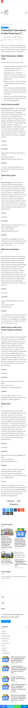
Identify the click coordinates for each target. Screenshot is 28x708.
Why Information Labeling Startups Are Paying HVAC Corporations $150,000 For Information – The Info (18, 697)
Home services (9, 24)
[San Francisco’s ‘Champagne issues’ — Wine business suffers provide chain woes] (21, 554)
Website (3, 608)
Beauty (4, 631)
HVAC (3, 645)
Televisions (14, 504)
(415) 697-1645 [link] (9, 459)
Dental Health (5, 638)
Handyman (5, 641)
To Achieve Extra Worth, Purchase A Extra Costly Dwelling (7, 561)
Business (4, 633)
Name (3, 597)
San (19, 501)
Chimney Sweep (6, 636)
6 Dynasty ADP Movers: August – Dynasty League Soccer (18, 678)
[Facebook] (4, 510)
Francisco (11, 501)
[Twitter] (7, 510)
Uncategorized (5, 653)
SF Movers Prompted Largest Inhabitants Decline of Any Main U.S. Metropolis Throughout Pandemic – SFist (19, 669)
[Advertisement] (16, 11)
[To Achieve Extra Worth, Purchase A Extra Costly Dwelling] (7, 554)
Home (3, 24)
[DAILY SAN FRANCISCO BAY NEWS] (6, 12)
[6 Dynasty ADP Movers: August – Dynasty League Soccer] (5, 679)
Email (3, 602)
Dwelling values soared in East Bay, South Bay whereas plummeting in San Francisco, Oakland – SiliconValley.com (21, 542)
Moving (4, 648)
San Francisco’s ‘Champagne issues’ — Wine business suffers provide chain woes (21, 563)
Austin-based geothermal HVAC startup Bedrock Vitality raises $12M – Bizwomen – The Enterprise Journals (18, 688)
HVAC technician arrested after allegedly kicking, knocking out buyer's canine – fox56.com (18, 659)
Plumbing (4, 650)
